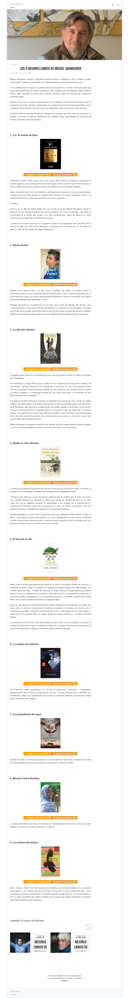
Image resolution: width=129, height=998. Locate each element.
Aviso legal (13, 994)
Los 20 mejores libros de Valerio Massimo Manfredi (81, 949)
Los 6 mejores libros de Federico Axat (40, 947)
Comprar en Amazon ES (37, 174)
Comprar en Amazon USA (65, 174)
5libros (17, 991)
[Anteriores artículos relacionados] (83, 927)
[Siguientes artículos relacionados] (88, 927)
